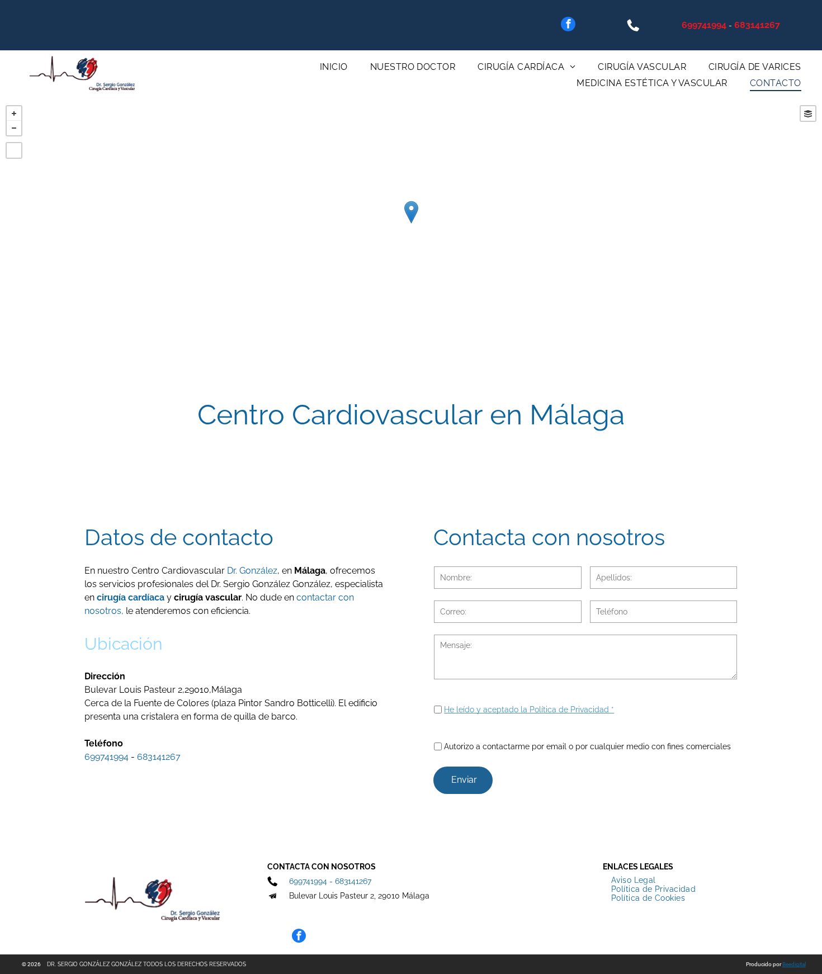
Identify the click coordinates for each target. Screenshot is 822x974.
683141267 (757, 25)
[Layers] (808, 113)
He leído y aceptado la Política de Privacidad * (529, 709)
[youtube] (293, 916)
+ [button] (14, 113)
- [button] (14, 128)
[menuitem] (334, 67)
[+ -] (411, 224)
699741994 (704, 25)
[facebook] (568, 25)
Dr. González (252, 570)
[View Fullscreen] (14, 150)
